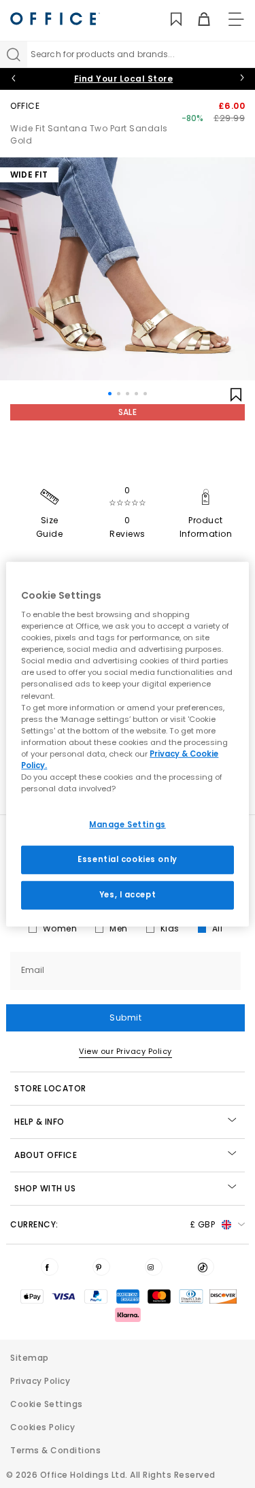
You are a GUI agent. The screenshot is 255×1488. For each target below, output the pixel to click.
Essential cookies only (127, 859)
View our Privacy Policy (125, 1051)
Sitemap (29, 1357)
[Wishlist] (168, 19)
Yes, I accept (127, 894)
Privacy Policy (40, 1381)
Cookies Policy (42, 1427)
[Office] (55, 18)
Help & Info (39, 1121)
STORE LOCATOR (50, 1088)
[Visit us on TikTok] (205, 1267)
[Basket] (196, 19)
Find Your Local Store (123, 78)
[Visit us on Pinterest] (101, 1267)
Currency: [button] (112, 1224)
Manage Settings (127, 824)
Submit (125, 1017)
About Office (45, 1155)
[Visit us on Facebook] (49, 1267)
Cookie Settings (46, 1404)
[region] (127, 743)
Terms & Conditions (55, 1450)
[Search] (13, 54)
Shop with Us (44, 1188)
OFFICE (24, 106)
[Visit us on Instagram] (154, 1267)
